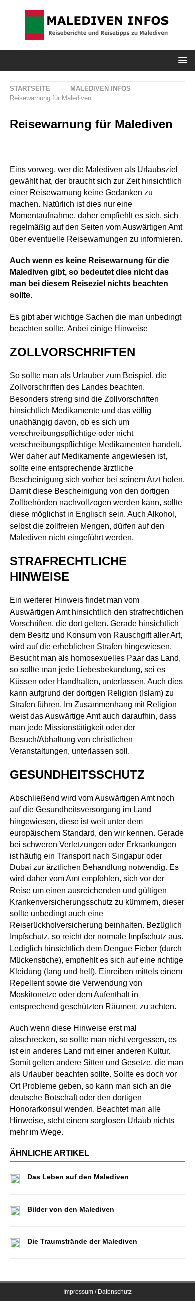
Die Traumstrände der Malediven (83, 1241)
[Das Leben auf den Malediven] (15, 1178)
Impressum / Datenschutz (98, 1291)
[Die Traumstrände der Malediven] (15, 1242)
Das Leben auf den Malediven (78, 1177)
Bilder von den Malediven (71, 1209)
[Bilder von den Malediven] (15, 1210)
